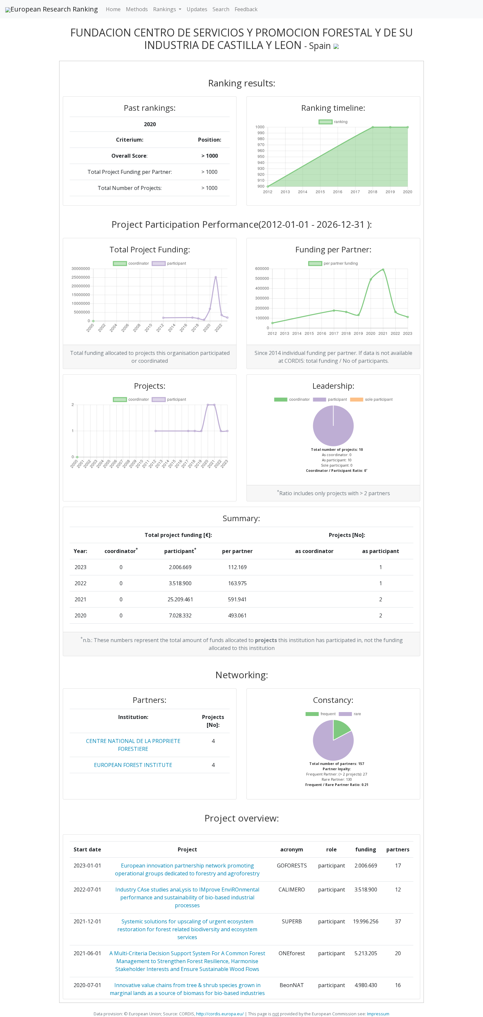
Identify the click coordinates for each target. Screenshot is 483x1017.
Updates (197, 9)
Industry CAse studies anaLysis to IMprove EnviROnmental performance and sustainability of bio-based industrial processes (187, 897)
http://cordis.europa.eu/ (220, 1014)
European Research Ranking (54, 9)
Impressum (377, 1014)
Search (221, 9)
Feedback (246, 9)
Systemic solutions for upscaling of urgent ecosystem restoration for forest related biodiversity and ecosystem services (187, 929)
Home (113, 9)
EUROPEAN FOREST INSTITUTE (133, 765)
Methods (137, 9)
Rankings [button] (165, 9)
